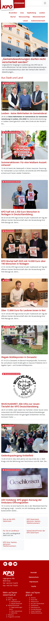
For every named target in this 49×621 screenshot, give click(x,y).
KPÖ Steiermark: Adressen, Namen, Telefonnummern (34, 521)
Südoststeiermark (38, 21)
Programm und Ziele (14, 617)
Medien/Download (13, 605)
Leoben (42, 13)
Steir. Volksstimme (16, 611)
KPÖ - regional (12, 600)
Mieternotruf (35, 601)
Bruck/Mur (13, 13)
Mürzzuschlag (24, 17)
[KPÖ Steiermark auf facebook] (5, 564)
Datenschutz (34, 577)
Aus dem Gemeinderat (37, 603)
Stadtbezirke (34, 605)
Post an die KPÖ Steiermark (9, 520)
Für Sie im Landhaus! (11, 531)
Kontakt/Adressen (36, 609)
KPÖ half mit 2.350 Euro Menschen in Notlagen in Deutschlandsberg (20, 213)
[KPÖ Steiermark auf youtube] (15, 564)
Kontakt (34, 572)
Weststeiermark (39, 17)
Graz (22, 13)
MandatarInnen (35, 607)
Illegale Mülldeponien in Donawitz (19, 357)
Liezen (25, 21)
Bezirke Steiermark (16, 603)
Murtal (13, 17)
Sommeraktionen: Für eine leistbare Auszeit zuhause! (23, 163)
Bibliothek (14, 613)
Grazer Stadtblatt (36, 611)
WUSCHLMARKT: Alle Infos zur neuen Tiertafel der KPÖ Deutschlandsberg (20, 405)
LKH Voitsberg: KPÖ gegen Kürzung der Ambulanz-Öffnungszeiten (21, 501)
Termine (10, 598)
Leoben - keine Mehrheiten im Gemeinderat (24, 113)
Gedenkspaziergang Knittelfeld (17, 455)
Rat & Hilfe (34, 600)
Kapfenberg (31, 13)
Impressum (33, 582)
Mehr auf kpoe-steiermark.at (10, 593)
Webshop (11, 615)
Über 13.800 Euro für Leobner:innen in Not (23, 310)
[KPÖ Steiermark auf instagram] (10, 564)
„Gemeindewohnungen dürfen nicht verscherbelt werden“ (24, 60)
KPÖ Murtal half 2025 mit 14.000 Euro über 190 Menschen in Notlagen (23, 262)
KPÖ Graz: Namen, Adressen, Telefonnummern (10, 544)
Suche (33, 586)
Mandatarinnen (15, 601)
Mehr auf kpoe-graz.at (33, 593)
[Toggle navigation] (45, 3)
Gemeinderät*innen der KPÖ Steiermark (36, 532)
